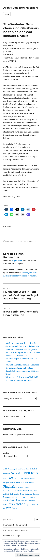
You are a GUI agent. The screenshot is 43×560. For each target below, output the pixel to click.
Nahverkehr (14, 494)
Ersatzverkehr (29, 479)
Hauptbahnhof (22, 491)
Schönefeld (12, 500)
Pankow (36, 494)
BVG (10, 478)
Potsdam (7, 497)
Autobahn (21, 469)
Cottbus (17, 479)
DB (22, 479)
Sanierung (33, 497)
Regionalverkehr (22, 497)
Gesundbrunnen (8, 491)
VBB (8, 508)
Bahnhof (33, 469)
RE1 (13, 497)
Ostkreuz (28, 494)
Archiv (6, 453)
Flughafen (10, 486)
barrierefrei (6, 473)
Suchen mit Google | (12, 536)
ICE (35, 491)
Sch (4, 500)
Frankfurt (21, 487)
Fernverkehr (29, 483)
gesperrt (27, 487)
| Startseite (8, 519)
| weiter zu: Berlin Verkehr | (15, 525)
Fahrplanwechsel (17, 483)
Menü (7, 14)
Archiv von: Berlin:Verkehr (20, 7)
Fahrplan (6, 483)
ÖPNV (15, 508)
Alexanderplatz (12, 469)
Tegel (27, 504)
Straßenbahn (33, 241)
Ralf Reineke (10, 241)
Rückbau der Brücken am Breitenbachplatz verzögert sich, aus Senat (21, 358)
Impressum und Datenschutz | (17, 530)
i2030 (31, 491)
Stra (5, 504)
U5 (37, 504)
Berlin (34, 473)
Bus (5, 479)
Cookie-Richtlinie (28, 551)
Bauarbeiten (17, 473)
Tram (33, 504)
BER (27, 473)
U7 (4, 509)
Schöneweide (22, 500)
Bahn (27, 469)
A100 (5, 469)
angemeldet (17, 260)
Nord (22, 494)
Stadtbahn (31, 500)
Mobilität (6, 494)
